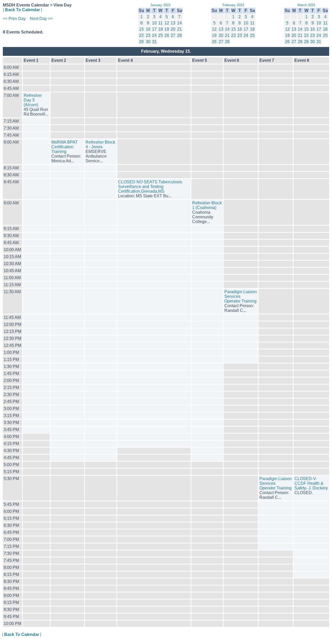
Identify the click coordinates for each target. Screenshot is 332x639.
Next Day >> (41, 18)
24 (154, 35)
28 (179, 35)
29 (141, 41)
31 (154, 41)
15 (141, 29)
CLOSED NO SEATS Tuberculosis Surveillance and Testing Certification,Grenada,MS (150, 186)
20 (173, 29)
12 (166, 23)
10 (154, 23)
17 (154, 29)
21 (179, 29)
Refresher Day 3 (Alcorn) (33, 100)
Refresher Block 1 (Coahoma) (207, 205)
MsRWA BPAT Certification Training (64, 147)
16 (148, 29)
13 (173, 23)
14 (179, 23)
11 (160, 23)
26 (166, 35)
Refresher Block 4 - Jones (100, 144)
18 (160, 29)
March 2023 (306, 5)
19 (166, 29)
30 (148, 41)
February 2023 (233, 5)
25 (160, 35)
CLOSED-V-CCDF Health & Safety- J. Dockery (311, 483)
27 (173, 35)
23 (148, 35)
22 (141, 35)
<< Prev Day (14, 18)
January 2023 (160, 5)
